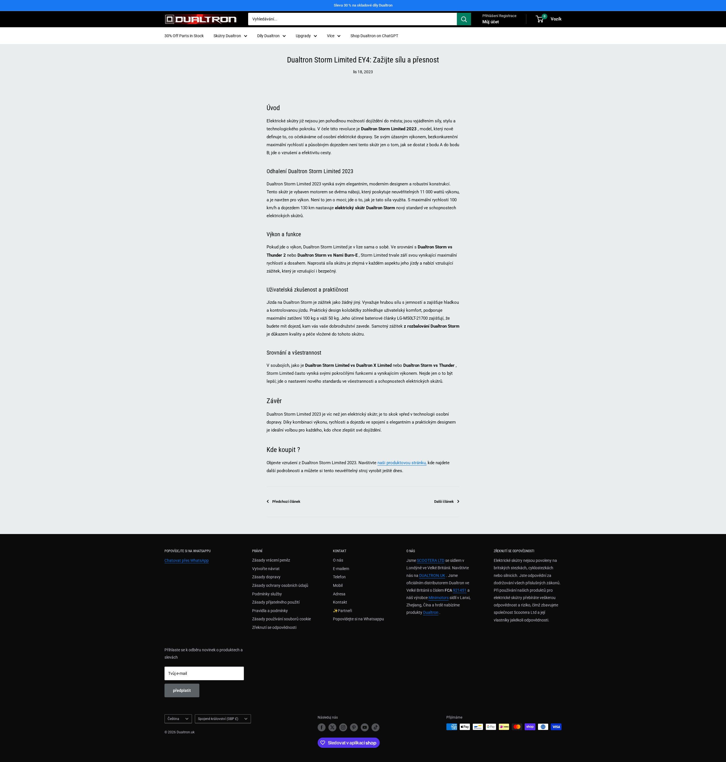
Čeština (173, 719)
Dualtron (430, 612)
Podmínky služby (267, 594)
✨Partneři (342, 610)
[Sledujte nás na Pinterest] (354, 727)
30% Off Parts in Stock (184, 36)
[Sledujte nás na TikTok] (375, 727)
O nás (338, 560)
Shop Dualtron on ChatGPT (374, 36)
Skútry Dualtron (227, 36)
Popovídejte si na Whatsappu (358, 619)
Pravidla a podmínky (270, 610)
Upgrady (303, 36)
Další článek (444, 501)
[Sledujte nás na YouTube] (365, 727)
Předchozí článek (286, 501)
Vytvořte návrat (266, 568)
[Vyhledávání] (464, 19)
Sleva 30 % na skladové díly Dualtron (363, 5)
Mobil (338, 585)
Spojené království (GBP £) (218, 719)
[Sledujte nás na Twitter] (332, 727)
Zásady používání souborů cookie (281, 619)
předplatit (182, 690)
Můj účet (490, 21)
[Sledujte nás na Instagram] (343, 727)
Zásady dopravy (266, 577)
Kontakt (340, 602)
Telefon (339, 577)
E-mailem (341, 568)
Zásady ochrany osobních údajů (280, 585)
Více (330, 36)
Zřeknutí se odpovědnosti (274, 627)
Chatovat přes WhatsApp (186, 560)
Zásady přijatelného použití (275, 602)
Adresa (339, 594)
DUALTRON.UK (432, 575)
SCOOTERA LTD (430, 560)
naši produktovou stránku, (402, 462)
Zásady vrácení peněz (271, 560)
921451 (460, 590)
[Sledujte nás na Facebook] (322, 727)
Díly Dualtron (268, 36)
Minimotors (439, 597)
